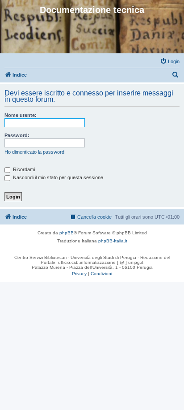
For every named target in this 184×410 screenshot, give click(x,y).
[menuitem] (170, 61)
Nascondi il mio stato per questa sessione (57, 177)
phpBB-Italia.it (112, 240)
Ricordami (23, 169)
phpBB (66, 232)
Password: (16, 135)
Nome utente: (20, 115)
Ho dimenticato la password (34, 152)
